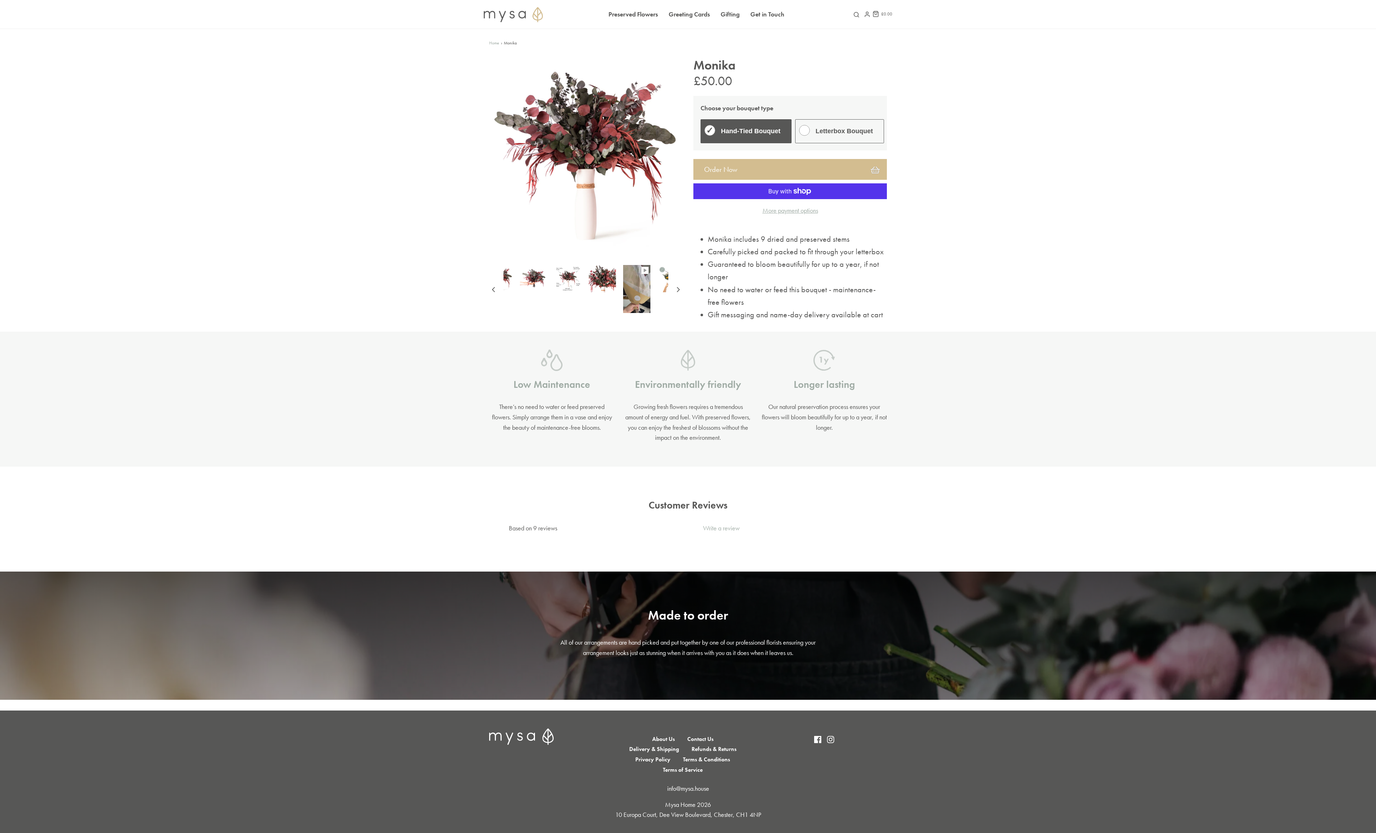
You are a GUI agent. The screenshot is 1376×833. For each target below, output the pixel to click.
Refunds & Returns (714, 749)
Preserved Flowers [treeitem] (633, 14)
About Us (663, 739)
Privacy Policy (652, 759)
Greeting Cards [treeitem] (689, 14)
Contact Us (700, 739)
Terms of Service (683, 770)
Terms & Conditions (706, 759)
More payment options (790, 210)
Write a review (721, 528)
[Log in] (867, 14)
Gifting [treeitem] (730, 14)
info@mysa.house (688, 788)
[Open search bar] (856, 14)
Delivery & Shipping (654, 749)
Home (494, 43)
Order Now (720, 169)
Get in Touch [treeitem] (767, 14)
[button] (493, 289)
